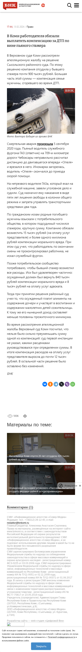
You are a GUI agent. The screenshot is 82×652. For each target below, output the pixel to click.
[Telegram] (56, 384)
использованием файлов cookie (15, 641)
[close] (80, 486)
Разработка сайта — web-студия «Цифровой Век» (35, 620)
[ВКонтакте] (44, 384)
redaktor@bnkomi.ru (18, 522)
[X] (61, 384)
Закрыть (41, 646)
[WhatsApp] (72, 384)
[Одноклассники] (50, 384)
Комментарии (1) (20, 507)
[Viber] (67, 384)
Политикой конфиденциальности (61, 637)
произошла (45, 144)
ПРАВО (30, 26)
